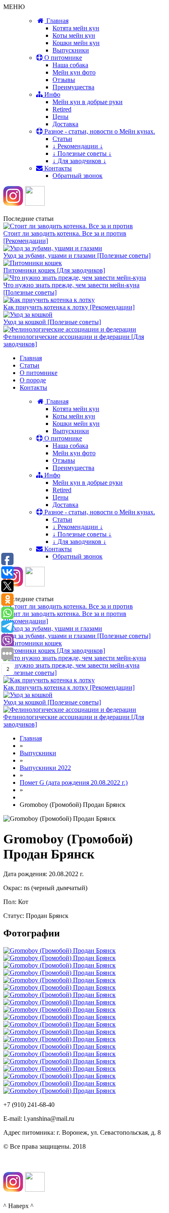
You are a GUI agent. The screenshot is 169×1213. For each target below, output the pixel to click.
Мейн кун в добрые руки (88, 101)
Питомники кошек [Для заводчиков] (54, 270)
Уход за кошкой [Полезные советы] (52, 321)
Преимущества (73, 87)
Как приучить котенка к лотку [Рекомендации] (69, 307)
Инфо (51, 94)
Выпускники (71, 50)
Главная (57, 20)
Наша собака (70, 64)
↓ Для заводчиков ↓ (79, 160)
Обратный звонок (78, 175)
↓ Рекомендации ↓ (78, 146)
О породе (33, 380)
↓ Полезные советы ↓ (82, 153)
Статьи (62, 138)
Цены (61, 116)
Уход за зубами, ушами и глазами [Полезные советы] (77, 255)
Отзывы (64, 79)
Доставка (65, 123)
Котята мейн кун (76, 28)
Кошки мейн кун (76, 42)
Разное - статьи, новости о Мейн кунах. (99, 131)
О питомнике (62, 57)
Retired (62, 109)
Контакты (57, 168)
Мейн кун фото (74, 72)
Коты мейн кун (74, 35)
